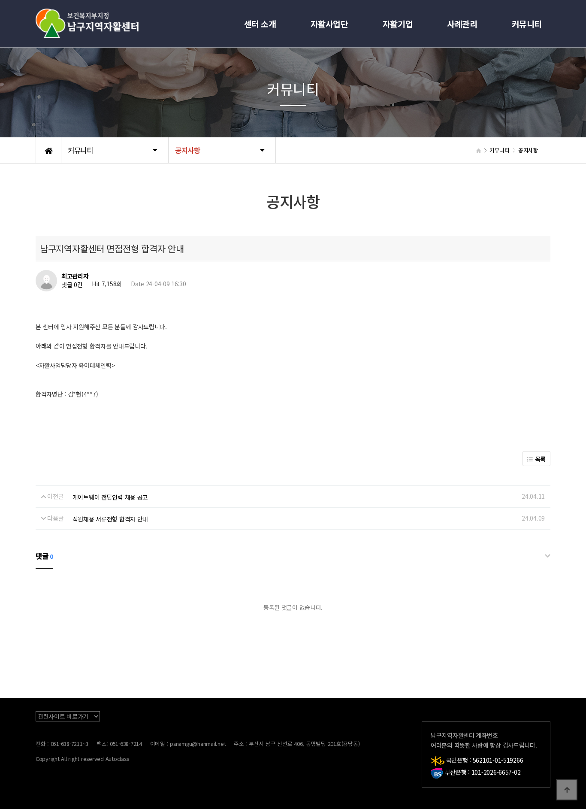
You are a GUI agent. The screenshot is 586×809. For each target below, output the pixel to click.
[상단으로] (566, 789)
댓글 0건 (72, 285)
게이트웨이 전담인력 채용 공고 (110, 497)
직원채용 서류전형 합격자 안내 (110, 519)
